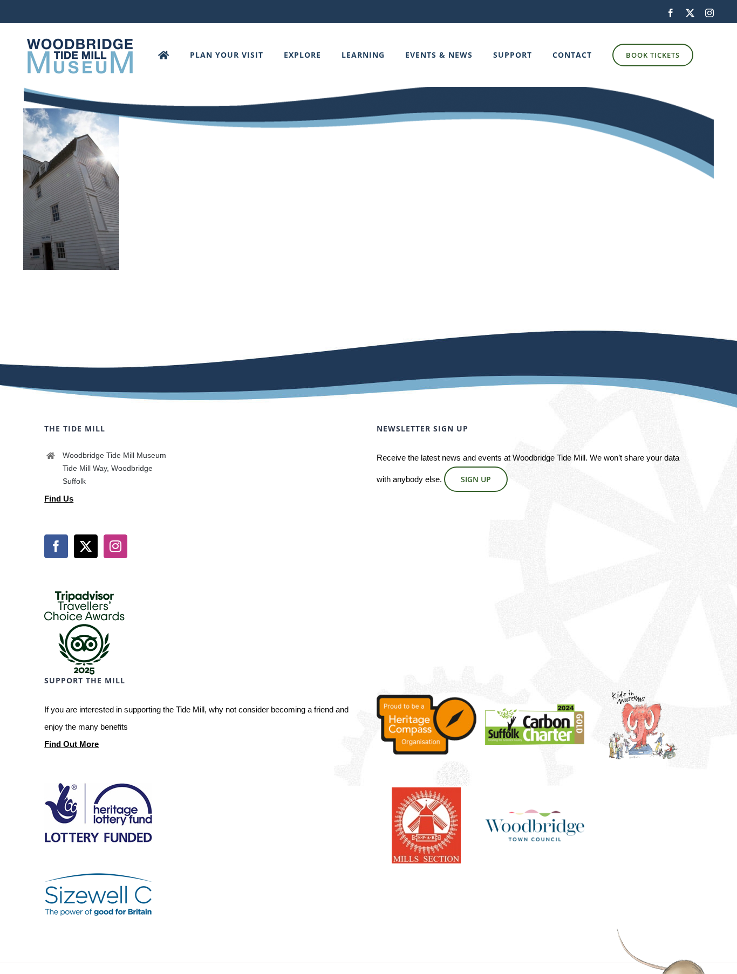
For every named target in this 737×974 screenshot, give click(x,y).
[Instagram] (115, 546)
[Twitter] (86, 546)
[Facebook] (56, 546)
